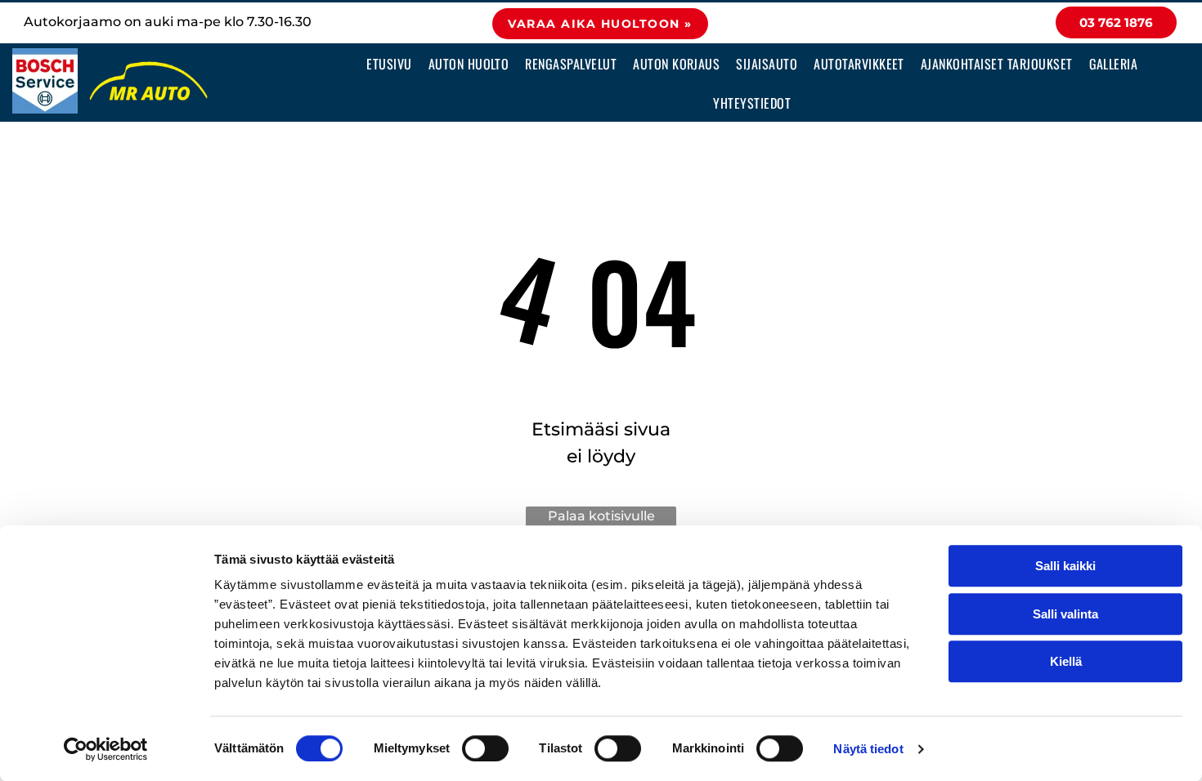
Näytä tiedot (868, 749)
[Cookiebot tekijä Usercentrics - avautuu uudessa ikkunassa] (105, 749)
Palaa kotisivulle (601, 516)
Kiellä (1066, 661)
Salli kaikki (1065, 566)
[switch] (485, 748)
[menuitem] (388, 63)
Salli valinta (1065, 614)
